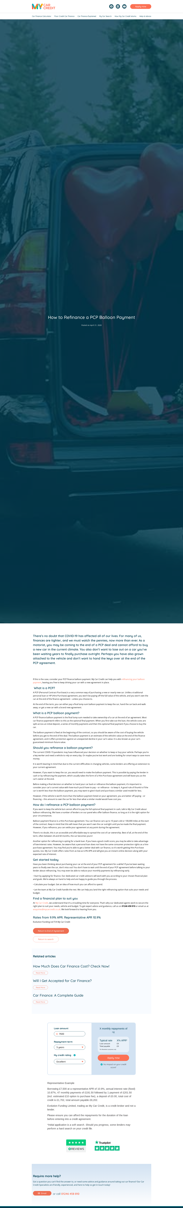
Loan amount (61, 1028)
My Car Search (105, 16)
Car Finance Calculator (41, 16)
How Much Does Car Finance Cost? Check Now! (71, 966)
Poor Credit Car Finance (64, 16)
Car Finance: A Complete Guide (58, 995)
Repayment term (63, 1041)
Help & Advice (145, 16)
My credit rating (62, 1055)
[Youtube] (124, 6)
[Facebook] (111, 6)
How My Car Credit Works (125, 16)
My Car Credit (41, 903)
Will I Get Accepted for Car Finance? (62, 980)
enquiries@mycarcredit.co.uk (46, 909)
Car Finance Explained (87, 16)
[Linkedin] (118, 6)
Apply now (113, 1057)
